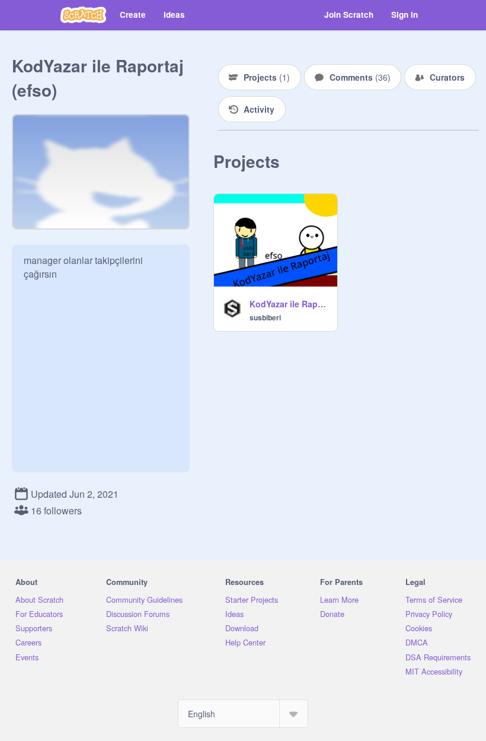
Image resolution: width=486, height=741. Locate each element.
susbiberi (265, 317)
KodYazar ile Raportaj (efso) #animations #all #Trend (290, 304)
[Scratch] (83, 15)
